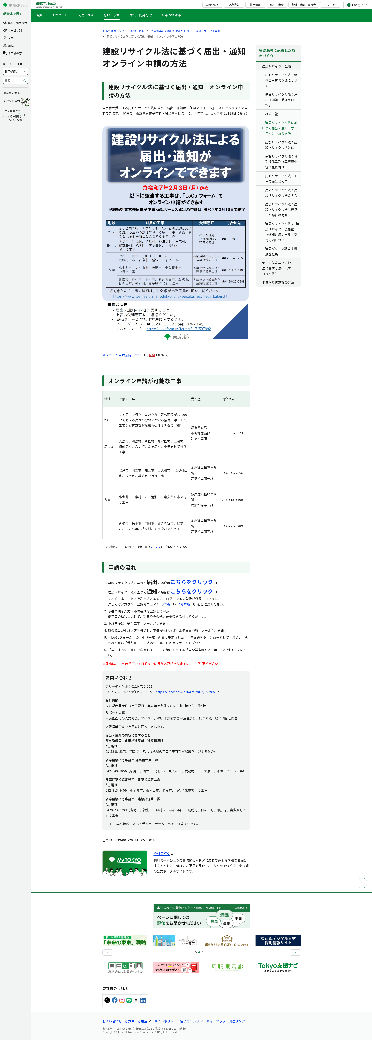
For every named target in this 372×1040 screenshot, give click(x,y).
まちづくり (60, 15)
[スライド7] (203, 952)
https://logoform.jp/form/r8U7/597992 (186, 691)
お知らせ (330, 5)
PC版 (166, 604)
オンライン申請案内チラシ (121, 355)
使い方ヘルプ (189, 1021)
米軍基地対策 (171, 15)
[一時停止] (207, 952)
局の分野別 (212, 5)
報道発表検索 (11, 93)
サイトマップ (216, 1021)
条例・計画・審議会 (303, 5)
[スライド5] (199, 952)
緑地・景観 (112, 15)
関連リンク (237, 1021)
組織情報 (233, 5)
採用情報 (255, 5)
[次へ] (295, 952)
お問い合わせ (112, 1021)
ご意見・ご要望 (136, 1021)
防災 (39, 15)
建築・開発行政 (140, 15)
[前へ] (107, 952)
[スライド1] (196, 952)
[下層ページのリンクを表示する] (297, 66)
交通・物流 (86, 15)
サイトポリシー (165, 1021)
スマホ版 (183, 604)
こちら (155, 546)
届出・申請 (277, 5)
